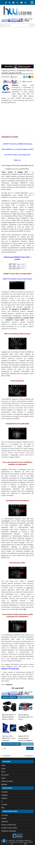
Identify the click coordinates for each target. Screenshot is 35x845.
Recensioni (5, 775)
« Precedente (5, 756)
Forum (3, 768)
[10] (17, 285)
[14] (17, 510)
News (3, 772)
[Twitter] (17, 3)
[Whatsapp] (27, 77)
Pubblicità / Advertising (8, 831)
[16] (17, 626)
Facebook (4, 792)
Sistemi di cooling (7, 781)
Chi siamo (4, 815)
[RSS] (25, 3)
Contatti (3, 818)
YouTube (4, 804)
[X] (29, 77)
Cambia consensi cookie (9, 828)
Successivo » (29, 756)
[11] (17, 343)
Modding (4, 784)
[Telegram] (13, 3)
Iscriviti (30, 748)
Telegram (4, 798)
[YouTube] (21, 3)
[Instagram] (9, 3)
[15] (17, 572)
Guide (3, 778)
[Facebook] (6, 3)
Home (3, 765)
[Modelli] (17, 266)
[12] (17, 390)
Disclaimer (4, 821)
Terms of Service (18, 843)
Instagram (4, 795)
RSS (2, 807)
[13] (17, 433)
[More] (32, 77)
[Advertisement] (17, 45)
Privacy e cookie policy (8, 824)
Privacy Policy (5, 843)
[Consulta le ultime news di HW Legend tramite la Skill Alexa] (17, 836)
